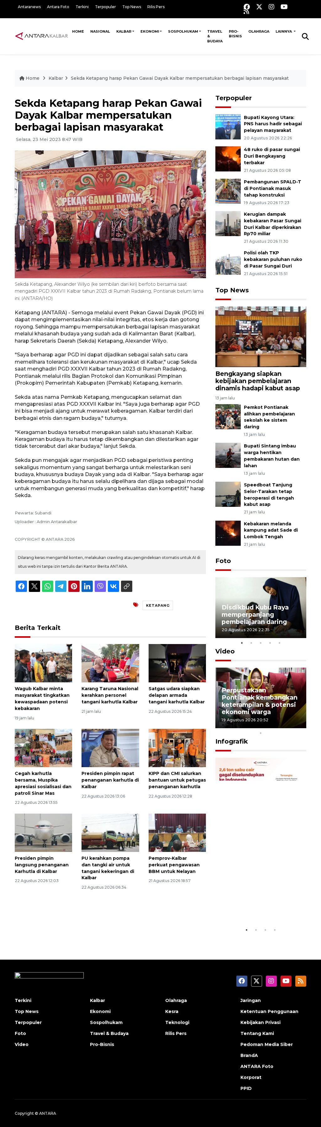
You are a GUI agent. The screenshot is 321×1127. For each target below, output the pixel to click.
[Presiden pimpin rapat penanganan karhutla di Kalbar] (110, 747)
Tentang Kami (257, 1033)
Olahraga (258, 31)
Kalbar (123, 31)
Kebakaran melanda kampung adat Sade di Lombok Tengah (271, 530)
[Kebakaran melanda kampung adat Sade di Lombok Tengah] (228, 533)
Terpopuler (105, 6)
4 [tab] (270, 643)
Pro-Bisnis (235, 33)
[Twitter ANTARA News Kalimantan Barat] (259, 7)
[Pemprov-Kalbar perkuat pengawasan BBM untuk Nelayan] (177, 832)
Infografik (231, 741)
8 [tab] (289, 725)
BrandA (249, 1055)
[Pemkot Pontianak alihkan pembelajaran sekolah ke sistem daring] (228, 416)
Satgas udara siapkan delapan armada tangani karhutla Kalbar (177, 695)
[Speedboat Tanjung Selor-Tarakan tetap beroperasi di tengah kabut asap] (228, 494)
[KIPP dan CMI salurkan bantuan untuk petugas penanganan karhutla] (177, 747)
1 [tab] (242, 643)
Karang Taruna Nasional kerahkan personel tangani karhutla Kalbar (110, 695)
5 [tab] (279, 643)
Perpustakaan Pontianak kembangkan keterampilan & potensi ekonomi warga (259, 701)
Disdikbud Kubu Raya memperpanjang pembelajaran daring (255, 615)
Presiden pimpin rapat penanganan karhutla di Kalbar (110, 780)
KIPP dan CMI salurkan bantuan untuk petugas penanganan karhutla (177, 780)
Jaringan (250, 1000)
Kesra (171, 1011)
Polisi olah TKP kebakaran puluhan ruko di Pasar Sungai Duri (273, 259)
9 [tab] (298, 725)
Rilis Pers (156, 6)
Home (78, 31)
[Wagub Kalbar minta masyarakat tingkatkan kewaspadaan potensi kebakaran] (43, 663)
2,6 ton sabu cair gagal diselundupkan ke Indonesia (257, 901)
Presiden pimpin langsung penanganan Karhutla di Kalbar (42, 864)
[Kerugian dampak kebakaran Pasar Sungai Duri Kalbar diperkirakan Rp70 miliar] (228, 223)
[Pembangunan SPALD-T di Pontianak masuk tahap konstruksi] (228, 191)
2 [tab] (251, 643)
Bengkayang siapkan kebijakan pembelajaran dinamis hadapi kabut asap (257, 381)
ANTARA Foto (256, 1066)
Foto (223, 561)
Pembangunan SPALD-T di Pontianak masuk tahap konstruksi (272, 188)
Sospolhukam (183, 31)
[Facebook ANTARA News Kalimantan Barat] (247, 7)
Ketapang (158, 605)
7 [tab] (279, 725)
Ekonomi (149, 31)
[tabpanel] (260, 607)
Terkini (82, 6)
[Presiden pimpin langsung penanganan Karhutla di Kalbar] (43, 832)
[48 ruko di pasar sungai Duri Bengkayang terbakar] (228, 159)
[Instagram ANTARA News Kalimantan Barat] (271, 7)
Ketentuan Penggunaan (269, 1011)
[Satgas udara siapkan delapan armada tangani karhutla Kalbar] (177, 663)
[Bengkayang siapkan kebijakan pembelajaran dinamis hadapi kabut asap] (260, 336)
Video (225, 651)
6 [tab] (270, 725)
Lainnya (284, 31)
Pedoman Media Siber (266, 1044)
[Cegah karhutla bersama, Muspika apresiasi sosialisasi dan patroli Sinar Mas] (43, 747)
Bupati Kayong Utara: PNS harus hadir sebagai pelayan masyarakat (273, 124)
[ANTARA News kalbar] (42, 36)
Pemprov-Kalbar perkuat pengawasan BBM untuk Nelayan (174, 864)
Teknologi (177, 1022)
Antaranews (29, 6)
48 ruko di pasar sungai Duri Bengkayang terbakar (272, 156)
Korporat (250, 1077)
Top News (131, 6)
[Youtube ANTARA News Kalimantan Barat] (284, 7)
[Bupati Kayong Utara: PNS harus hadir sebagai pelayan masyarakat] (228, 126)
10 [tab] (261, 733)
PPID (246, 1088)
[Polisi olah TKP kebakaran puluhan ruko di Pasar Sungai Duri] (228, 262)
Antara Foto (58, 6)
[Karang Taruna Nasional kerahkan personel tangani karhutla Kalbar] (110, 663)
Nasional (100, 31)
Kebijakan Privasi (260, 1022)
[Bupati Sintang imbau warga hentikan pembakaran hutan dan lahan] (228, 455)
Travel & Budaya (215, 36)
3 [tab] (261, 643)
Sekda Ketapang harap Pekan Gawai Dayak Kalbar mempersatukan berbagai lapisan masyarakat (180, 78)
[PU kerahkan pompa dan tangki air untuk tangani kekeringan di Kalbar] (110, 832)
